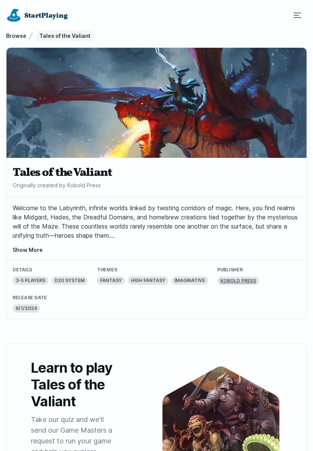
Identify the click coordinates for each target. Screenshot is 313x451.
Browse (16, 35)
